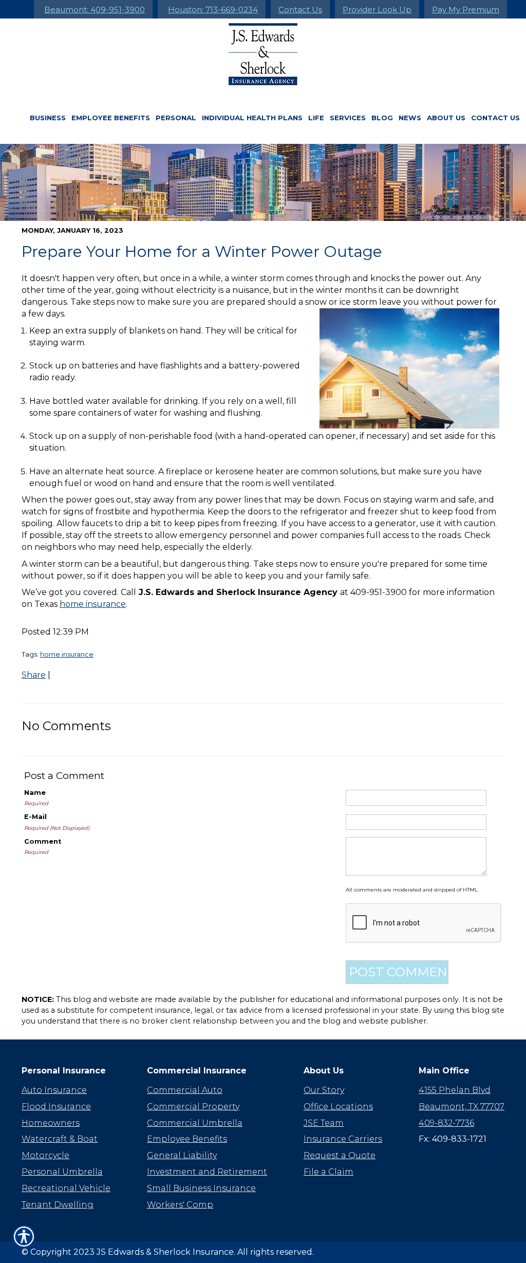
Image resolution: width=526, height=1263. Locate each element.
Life (316, 118)
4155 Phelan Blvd (455, 1090)
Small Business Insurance (201, 1188)
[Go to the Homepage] (263, 54)
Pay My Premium (465, 9)
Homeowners (51, 1123)
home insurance (93, 604)
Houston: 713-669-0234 (213, 9)
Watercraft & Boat (60, 1139)
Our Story (324, 1090)
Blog (382, 118)
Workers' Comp (180, 1205)
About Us (446, 118)
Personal (176, 118)
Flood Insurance (56, 1106)
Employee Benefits (110, 118)
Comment (42, 841)
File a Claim (328, 1172)
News (410, 118)
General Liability (182, 1155)
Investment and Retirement (207, 1172)
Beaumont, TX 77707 (461, 1106)
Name (35, 792)
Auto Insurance (54, 1090)
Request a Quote (339, 1155)
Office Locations (338, 1106)
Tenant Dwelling (57, 1205)
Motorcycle (45, 1155)
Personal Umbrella (62, 1172)
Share (34, 675)
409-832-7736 (446, 1123)
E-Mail (35, 817)
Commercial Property (193, 1106)
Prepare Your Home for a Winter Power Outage (202, 251)
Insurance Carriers (343, 1139)
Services (348, 118)
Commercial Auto (184, 1090)
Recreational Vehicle (66, 1188)
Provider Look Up (377, 9)
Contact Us (300, 9)
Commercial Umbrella (194, 1123)
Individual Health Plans (252, 118)
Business (48, 118)
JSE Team (324, 1123)
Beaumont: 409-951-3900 (94, 9)
